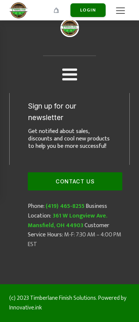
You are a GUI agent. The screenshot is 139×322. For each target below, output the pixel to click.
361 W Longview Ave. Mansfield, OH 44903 (67, 220)
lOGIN (88, 10)
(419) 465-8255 (65, 206)
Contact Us (75, 181)
